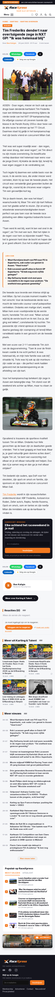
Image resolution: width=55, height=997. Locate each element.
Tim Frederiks (9, 494)
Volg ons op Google (27, 59)
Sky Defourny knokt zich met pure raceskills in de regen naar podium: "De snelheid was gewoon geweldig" (28, 281)
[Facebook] (10, 970)
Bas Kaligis (11, 43)
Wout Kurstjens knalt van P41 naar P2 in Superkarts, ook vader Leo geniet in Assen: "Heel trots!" (27, 263)
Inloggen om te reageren (19, 627)
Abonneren (44, 937)
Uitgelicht (28, 873)
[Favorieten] (36, 14)
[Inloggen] (41, 14)
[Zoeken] (50, 14)
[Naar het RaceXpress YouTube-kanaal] (27, 941)
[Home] (15, 7)
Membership (8, 989)
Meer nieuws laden (27, 858)
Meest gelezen (12, 873)
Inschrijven (27, 550)
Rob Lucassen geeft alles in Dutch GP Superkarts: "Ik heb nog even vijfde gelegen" (26, 272)
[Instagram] (16, 970)
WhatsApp (16, 54)
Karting (14, 22)
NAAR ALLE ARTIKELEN (27, 11)
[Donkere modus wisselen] (45, 14)
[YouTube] (4, 970)
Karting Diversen (29, 22)
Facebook (30, 54)
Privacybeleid (8, 991)
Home (5, 22)
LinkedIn (8, 59)
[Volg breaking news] (32, 14)
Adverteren (20, 989)
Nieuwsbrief (40, 989)
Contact (30, 989)
